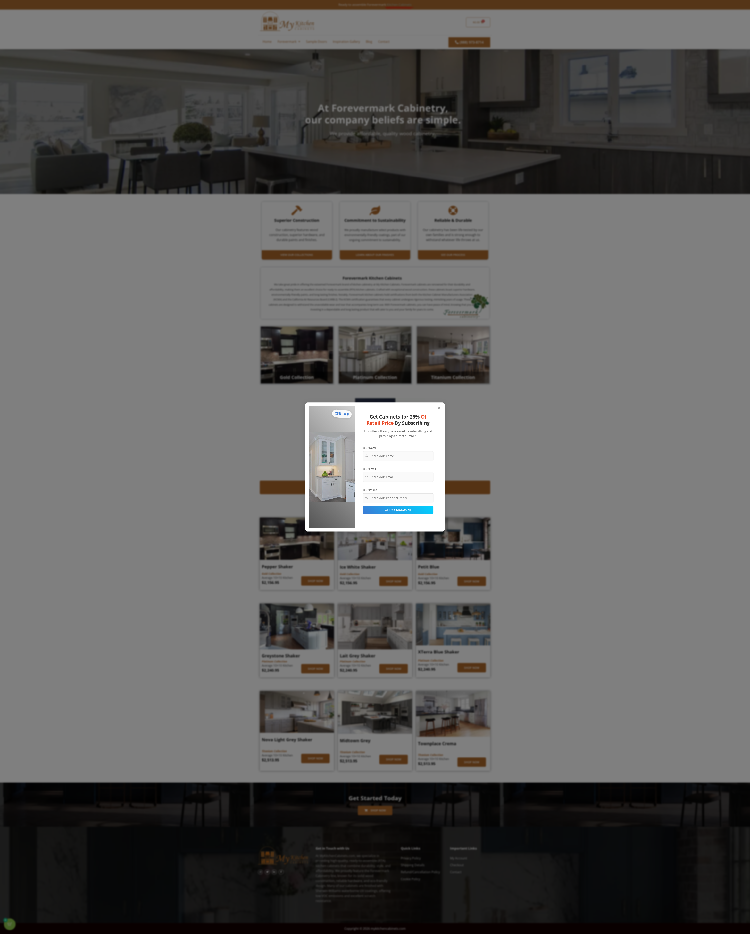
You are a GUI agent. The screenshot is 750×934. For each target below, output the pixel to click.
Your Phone (370, 489)
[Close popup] (439, 408)
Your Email (369, 469)
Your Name (370, 447)
